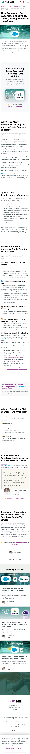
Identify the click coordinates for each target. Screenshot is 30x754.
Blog (7, 6)
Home (2, 6)
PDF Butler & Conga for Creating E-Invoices (15, 721)
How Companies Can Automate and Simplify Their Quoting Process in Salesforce (15, 725)
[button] (24, 2)
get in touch (15, 544)
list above (7, 391)
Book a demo (15, 692)
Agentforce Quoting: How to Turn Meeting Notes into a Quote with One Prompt (14, 624)
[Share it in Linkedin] (20, 559)
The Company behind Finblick (15, 705)
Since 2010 (4, 464)
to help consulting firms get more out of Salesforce (17, 369)
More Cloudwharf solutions (15, 707)
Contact (15, 709)
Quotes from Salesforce (15, 6)
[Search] (20, 2)
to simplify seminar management (15, 367)
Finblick (23, 529)
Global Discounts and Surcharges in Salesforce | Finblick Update (14, 658)
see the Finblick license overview (16, 357)
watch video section (8, 204)
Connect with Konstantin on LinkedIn (16, 498)
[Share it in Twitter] (13, 559)
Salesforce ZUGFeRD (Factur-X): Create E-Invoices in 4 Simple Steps (13, 590)
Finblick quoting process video (11, 393)
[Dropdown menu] (28, 2)
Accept (20, 748)
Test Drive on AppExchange (15, 106)
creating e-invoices (14, 361)
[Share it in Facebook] (16, 559)
